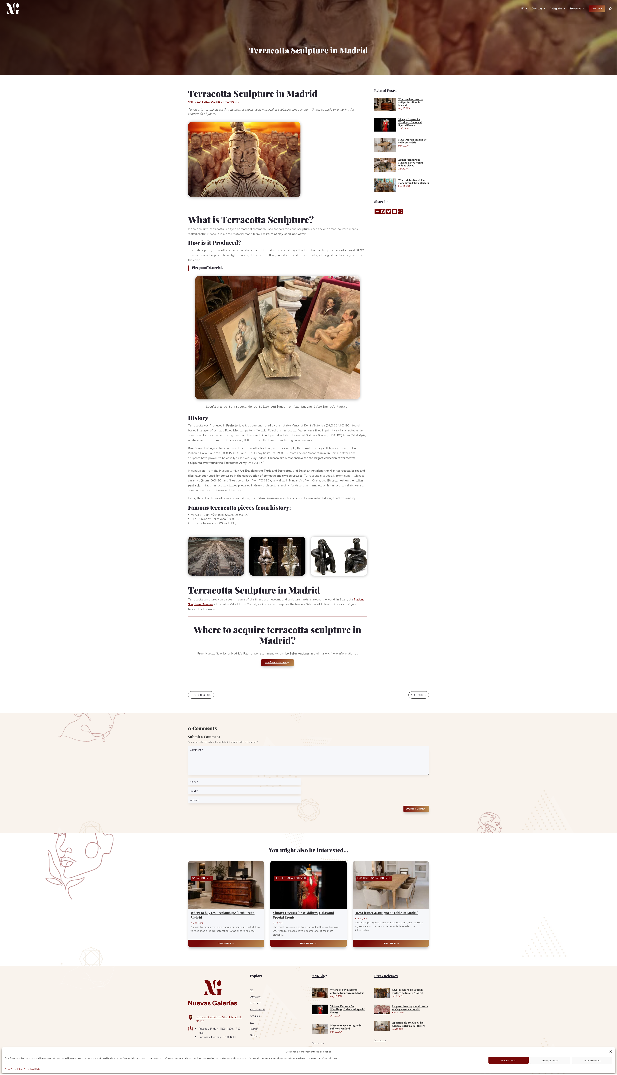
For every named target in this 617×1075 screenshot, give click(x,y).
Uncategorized (213, 101)
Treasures (255, 1003)
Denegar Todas (550, 1060)
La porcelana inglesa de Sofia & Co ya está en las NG (410, 1007)
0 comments (231, 101)
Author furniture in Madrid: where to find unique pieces (410, 162)
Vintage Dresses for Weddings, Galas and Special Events (410, 122)
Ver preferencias (592, 1060)
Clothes (280, 878)
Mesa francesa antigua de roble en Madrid (412, 141)
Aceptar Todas (509, 1060)
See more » (318, 1043)
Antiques (255, 1016)
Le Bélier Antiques (276, 662)
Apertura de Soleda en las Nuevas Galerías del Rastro (408, 1024)
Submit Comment (416, 808)
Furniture (363, 878)
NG (251, 990)
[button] (610, 1051)
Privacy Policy (23, 1069)
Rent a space (257, 1009)
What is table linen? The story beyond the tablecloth (413, 181)
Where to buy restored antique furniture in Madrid (410, 102)
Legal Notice (35, 1069)
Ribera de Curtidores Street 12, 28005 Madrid (219, 1019)
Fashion (254, 1028)
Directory (255, 996)
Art (252, 1022)
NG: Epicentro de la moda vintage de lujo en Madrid (407, 991)
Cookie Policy (10, 1069)
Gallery (254, 1035)
